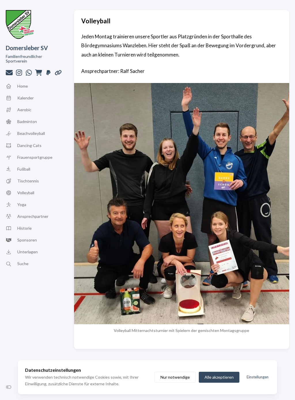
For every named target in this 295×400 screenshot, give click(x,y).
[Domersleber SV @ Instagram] (19, 74)
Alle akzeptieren (219, 377)
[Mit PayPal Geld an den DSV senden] (48, 74)
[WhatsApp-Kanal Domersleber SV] (28, 74)
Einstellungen (257, 377)
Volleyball (95, 21)
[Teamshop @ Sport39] (38, 74)
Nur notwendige (175, 377)
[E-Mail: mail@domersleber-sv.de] (9, 74)
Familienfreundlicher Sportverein (24, 58)
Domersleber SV (27, 47)
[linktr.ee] (58, 74)
